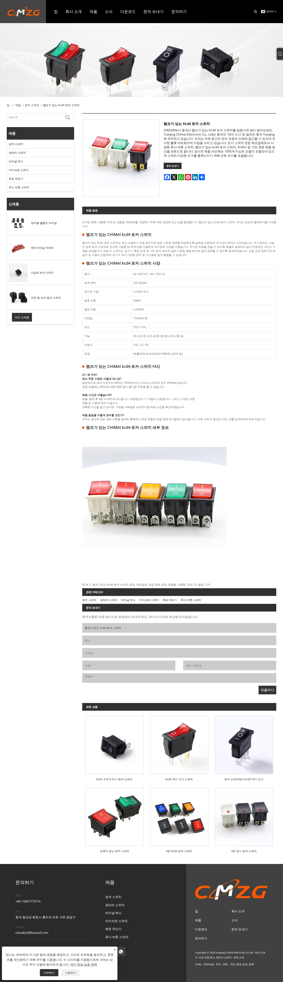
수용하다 (70, 972)
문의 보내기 (173, 166)
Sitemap (208, 964)
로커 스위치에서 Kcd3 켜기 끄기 (243, 779)
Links (198, 964)
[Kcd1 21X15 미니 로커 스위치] (114, 743)
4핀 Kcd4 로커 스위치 (179, 851)
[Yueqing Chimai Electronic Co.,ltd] (24, 11)
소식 (234, 920)
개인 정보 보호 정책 (242, 964)
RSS (218, 964)
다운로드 (201, 929)
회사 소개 (237, 911)
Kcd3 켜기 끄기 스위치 (179, 779)
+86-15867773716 (28, 901)
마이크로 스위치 (18, 170)
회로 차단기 (16, 178)
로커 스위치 (32, 105)
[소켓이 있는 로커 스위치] (114, 815)
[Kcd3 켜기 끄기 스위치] (179, 743)
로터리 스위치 (17, 152)
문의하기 (201, 938)
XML (225, 964)
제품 (18, 105)
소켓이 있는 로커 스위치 (114, 851)
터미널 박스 (16, 161)
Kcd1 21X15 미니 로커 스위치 (114, 779)
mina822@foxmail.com (31, 933)
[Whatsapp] (121, 951)
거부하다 (49, 972)
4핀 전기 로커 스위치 (244, 851)
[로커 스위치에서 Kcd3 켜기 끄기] (244, 743)
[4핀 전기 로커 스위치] (244, 815)
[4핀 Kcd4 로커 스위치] (179, 815)
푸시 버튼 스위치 (19, 187)
